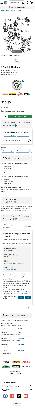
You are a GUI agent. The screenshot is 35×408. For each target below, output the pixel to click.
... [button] (24, 293)
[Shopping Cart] (31, 2)
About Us (6, 390)
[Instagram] (12, 396)
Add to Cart (22, 116)
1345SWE (21, 351)
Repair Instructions (22, 151)
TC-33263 (7, 269)
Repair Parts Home (7, 11)
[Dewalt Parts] (16, 362)
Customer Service (9, 382)
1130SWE (21, 338)
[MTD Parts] (6, 366)
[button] (2, 3)
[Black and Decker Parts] (6, 362)
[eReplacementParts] (5, 3)
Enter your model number (11, 140)
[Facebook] (5, 396)
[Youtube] (26, 396)
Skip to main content (17, 2)
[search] (29, 140)
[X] (19, 396)
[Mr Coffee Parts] (26, 366)
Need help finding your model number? (16, 136)
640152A (13, 269)
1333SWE (21, 345)
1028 (19, 332)
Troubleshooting (7, 151)
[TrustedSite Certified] (17, 404)
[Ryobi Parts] (26, 362)
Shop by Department (10, 386)
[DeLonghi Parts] (16, 366)
